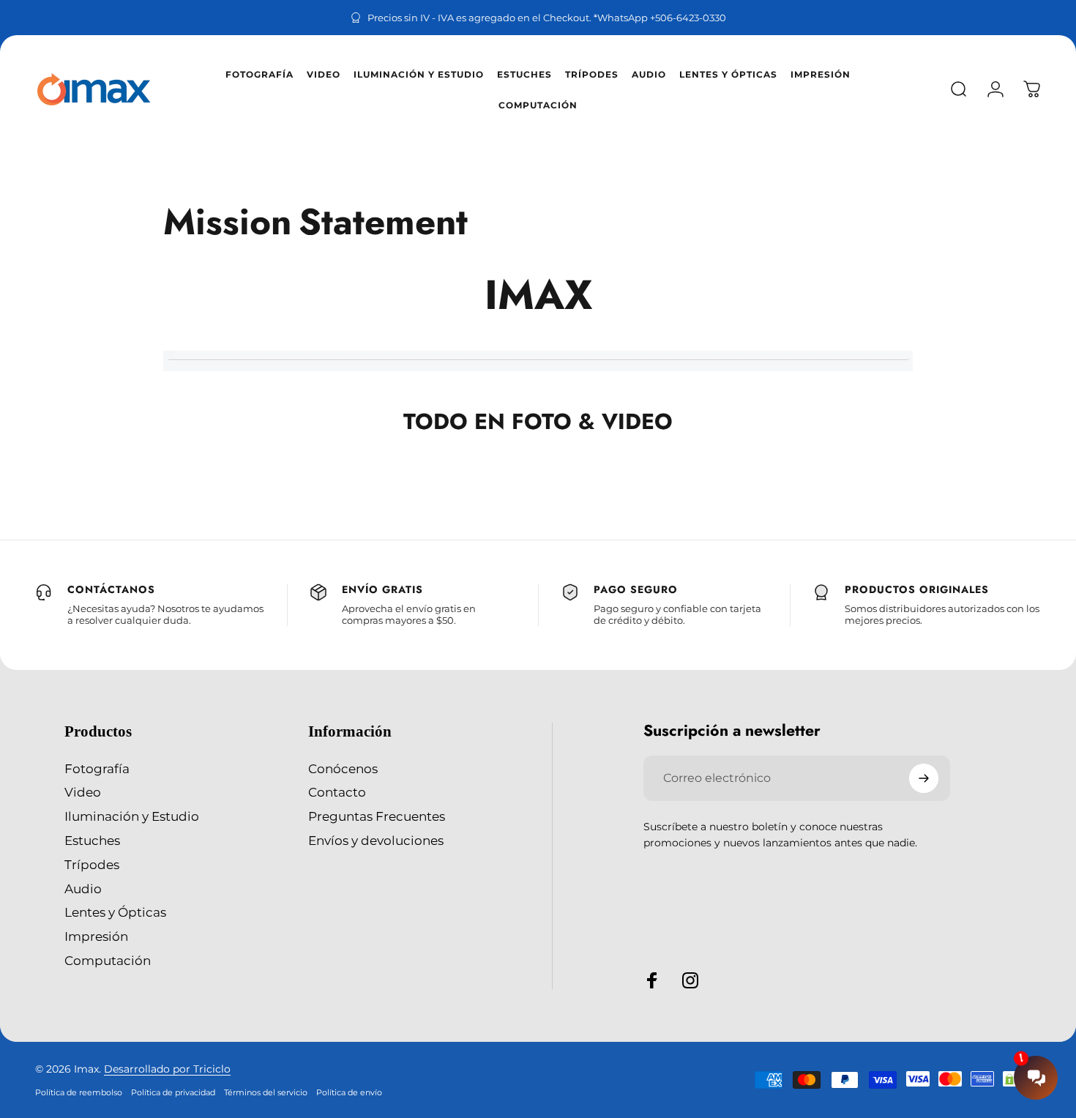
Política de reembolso (78, 1092)
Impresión (96, 936)
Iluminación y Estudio (131, 816)
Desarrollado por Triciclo (167, 1069)
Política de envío (349, 1092)
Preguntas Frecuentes (376, 816)
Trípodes (91, 864)
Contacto (337, 792)
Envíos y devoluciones (376, 840)
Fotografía (97, 768)
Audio (83, 889)
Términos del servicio (265, 1092)
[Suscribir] (923, 778)
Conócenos (343, 768)
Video (82, 792)
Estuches (92, 840)
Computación (107, 960)
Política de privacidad (173, 1092)
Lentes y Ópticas (115, 912)
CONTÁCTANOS (111, 589)
